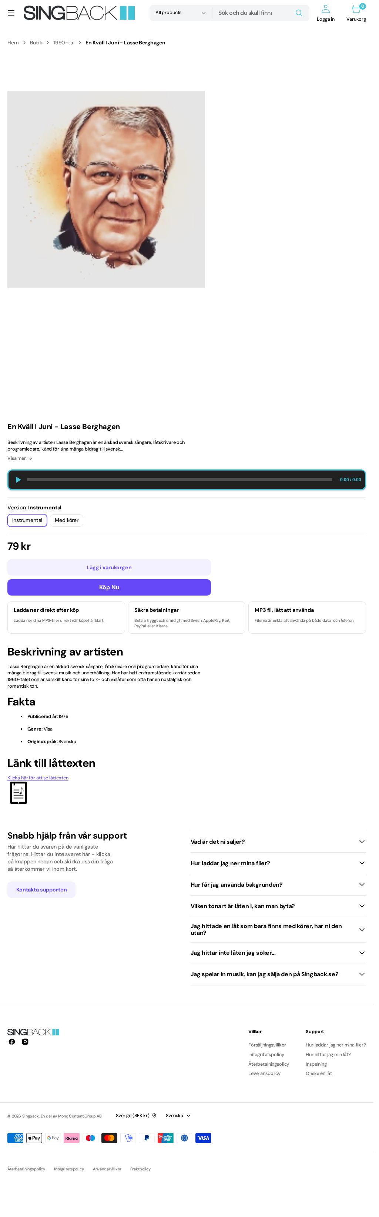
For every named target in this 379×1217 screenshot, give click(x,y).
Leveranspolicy (264, 1073)
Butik (36, 42)
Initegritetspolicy (266, 1055)
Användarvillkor (107, 1169)
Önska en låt (319, 1073)
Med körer (69, 522)
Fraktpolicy (140, 1169)
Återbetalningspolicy (26, 1169)
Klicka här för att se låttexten (37, 778)
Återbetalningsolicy (268, 1064)
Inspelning (316, 1064)
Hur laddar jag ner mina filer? (336, 1045)
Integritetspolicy (69, 1169)
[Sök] (299, 13)
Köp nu (109, 587)
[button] (11, 13)
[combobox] (260, 13)
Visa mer (16, 458)
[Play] (17, 479)
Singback (30, 1116)
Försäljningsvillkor (267, 1045)
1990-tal (63, 42)
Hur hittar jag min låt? (328, 1055)
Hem (13, 42)
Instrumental (29, 522)
